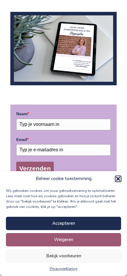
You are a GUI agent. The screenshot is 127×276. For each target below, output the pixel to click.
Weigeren (63, 240)
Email (22, 139)
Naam (22, 113)
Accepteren (63, 223)
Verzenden (35, 168)
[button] (118, 179)
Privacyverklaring (63, 268)
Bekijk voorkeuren (63, 256)
